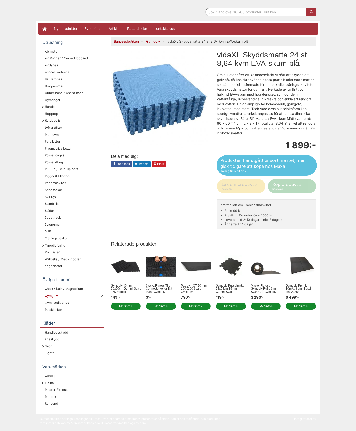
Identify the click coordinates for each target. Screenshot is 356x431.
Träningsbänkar (56, 238)
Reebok (50, 397)
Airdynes (51, 65)
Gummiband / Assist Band (64, 93)
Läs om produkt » (239, 186)
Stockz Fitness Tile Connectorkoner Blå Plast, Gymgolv (159, 289)
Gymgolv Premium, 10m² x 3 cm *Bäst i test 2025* (298, 289)
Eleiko (49, 383)
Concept (51, 376)
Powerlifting (54, 162)
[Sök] (311, 12)
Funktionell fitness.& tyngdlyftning (78, 11)
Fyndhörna (93, 28)
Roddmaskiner (55, 183)
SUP (48, 231)
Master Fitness (56, 389)
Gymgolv (51, 296)
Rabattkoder (137, 28)
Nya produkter (65, 28)
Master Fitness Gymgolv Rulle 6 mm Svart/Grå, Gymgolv (264, 289)
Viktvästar (52, 252)
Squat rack (53, 217)
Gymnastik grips (57, 302)
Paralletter (52, 141)
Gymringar (52, 100)
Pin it (160, 164)
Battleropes (53, 79)
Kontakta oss (164, 28)
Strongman (53, 224)
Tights (49, 353)
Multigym (52, 134)
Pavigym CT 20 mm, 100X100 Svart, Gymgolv (194, 289)
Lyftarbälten (54, 127)
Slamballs (52, 204)
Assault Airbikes (57, 72)
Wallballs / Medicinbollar (63, 259)
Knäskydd (52, 339)
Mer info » (125, 306)
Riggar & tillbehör (57, 176)
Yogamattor (53, 266)
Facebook (123, 164)
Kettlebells (53, 120)
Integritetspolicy (305, 419)
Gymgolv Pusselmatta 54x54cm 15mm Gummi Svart (230, 289)
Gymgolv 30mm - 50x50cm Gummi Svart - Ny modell (126, 289)
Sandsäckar (53, 190)
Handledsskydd (56, 332)
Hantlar (50, 107)
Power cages (54, 155)
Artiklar (114, 28)
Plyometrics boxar (58, 148)
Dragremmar (54, 86)
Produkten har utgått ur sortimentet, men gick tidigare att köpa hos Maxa (263, 165)
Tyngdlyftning (55, 245)
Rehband (51, 403)
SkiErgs (50, 197)
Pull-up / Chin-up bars (61, 169)
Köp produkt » (287, 186)
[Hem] (44, 29)
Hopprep (51, 114)
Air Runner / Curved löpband (66, 58)
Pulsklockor (53, 309)
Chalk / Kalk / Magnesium (64, 289)
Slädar (49, 211)
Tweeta (143, 164)
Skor (48, 346)
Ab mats (51, 51)
